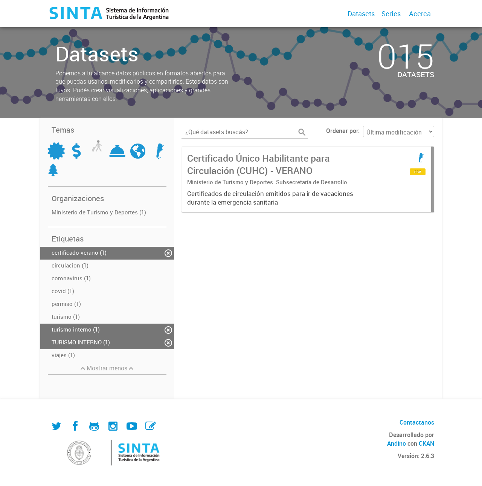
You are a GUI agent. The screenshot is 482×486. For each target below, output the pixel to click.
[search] (302, 132)
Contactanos (417, 422)
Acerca (420, 13)
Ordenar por (342, 130)
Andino (396, 443)
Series (391, 13)
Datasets (361, 13)
